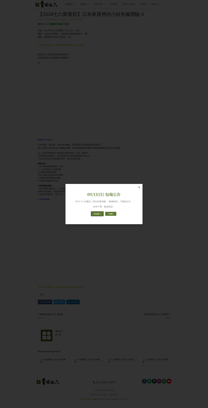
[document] (104, 204)
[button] (97, 214)
